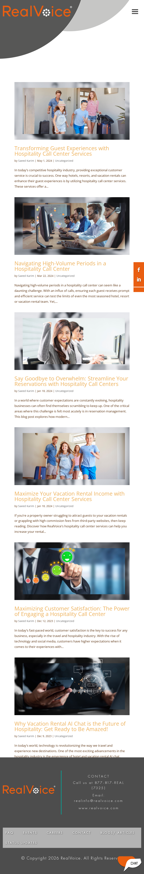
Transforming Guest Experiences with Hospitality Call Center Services (61, 150)
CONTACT (81, 832)
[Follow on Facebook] (139, 270)
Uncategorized (64, 160)
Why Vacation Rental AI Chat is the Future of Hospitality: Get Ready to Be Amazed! (70, 726)
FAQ (9, 832)
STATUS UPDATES (21, 843)
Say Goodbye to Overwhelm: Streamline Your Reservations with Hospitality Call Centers (71, 381)
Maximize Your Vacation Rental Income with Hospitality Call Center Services (69, 496)
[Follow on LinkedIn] (139, 280)
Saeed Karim (26, 160)
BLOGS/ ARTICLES (117, 832)
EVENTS (30, 832)
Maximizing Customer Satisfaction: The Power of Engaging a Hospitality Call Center (72, 611)
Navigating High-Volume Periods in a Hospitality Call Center (60, 266)
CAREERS (55, 832)
